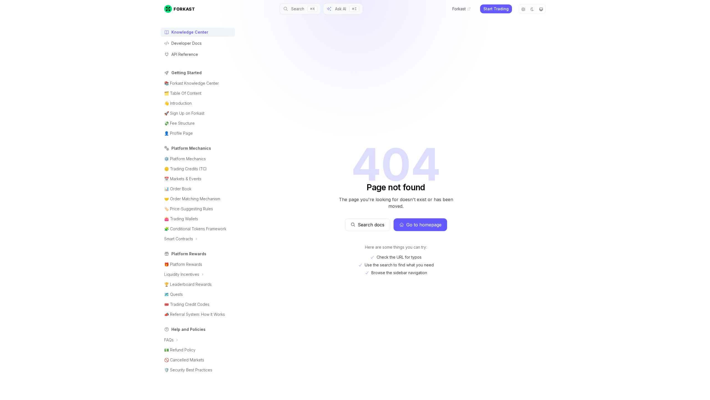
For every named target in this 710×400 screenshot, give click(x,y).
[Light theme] (523, 9)
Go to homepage (424, 225)
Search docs (371, 225)
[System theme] (541, 9)
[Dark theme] (532, 9)
